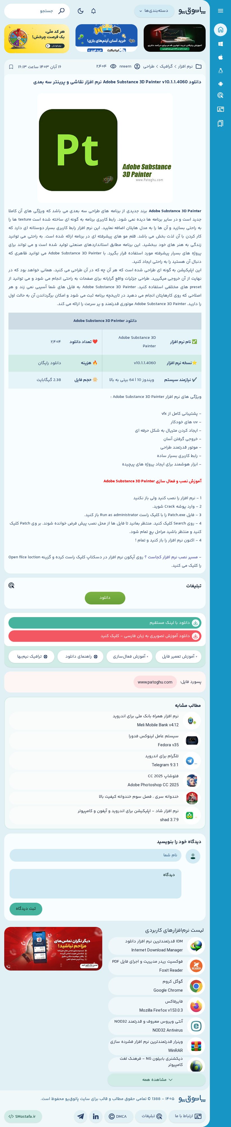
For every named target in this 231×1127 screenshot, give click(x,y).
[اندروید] (220, 84)
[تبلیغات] (220, 95)
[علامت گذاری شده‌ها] (220, 123)
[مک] (220, 57)
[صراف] (36, 38)
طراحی (148, 67)
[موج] (175, 38)
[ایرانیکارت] (106, 38)
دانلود (104, 598)
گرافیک (166, 67)
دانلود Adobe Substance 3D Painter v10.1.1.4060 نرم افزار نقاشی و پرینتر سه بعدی (117, 82)
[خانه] (220, 30)
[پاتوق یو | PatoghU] (192, 10)
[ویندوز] (220, 44)
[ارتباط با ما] (220, 109)
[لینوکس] (220, 71)
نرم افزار (185, 67)
